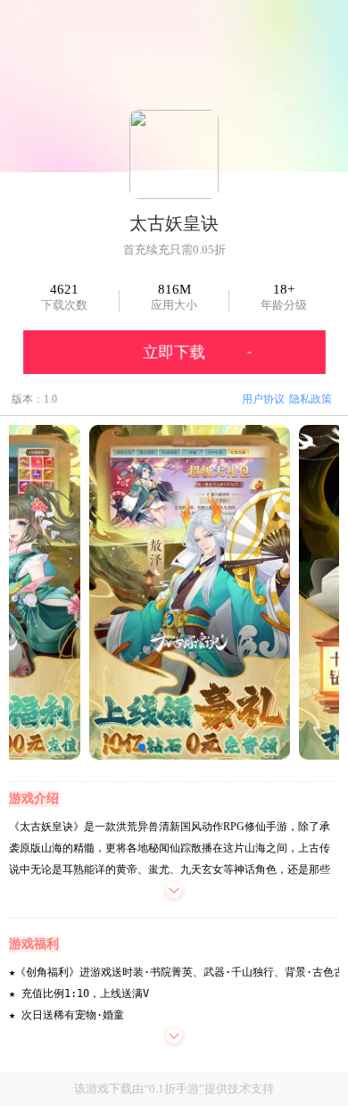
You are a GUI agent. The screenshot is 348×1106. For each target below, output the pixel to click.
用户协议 (263, 399)
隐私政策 (310, 399)
